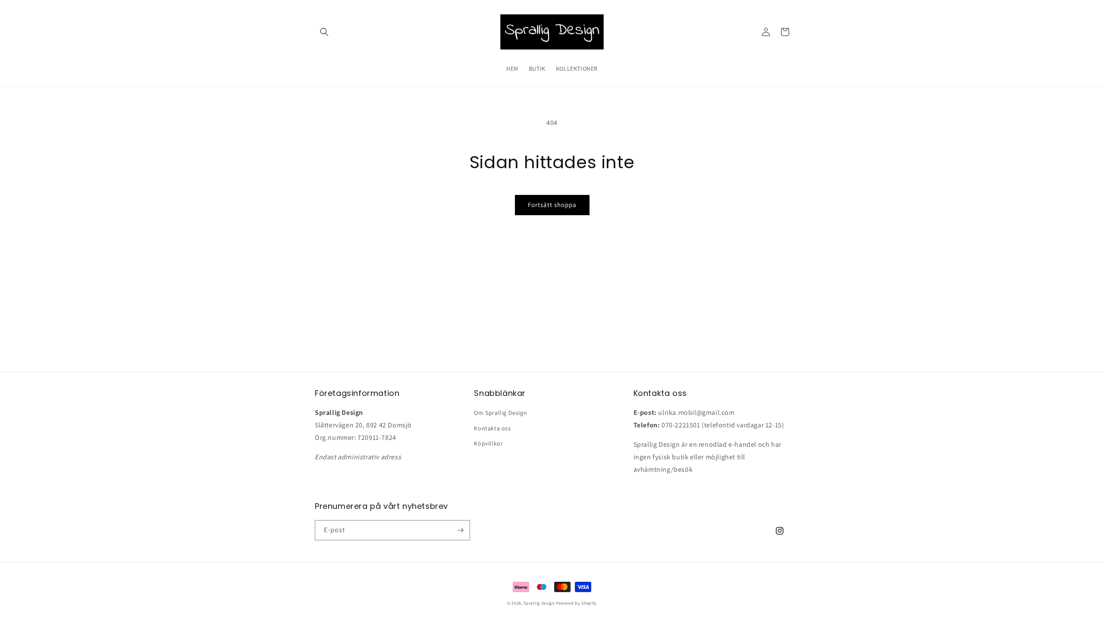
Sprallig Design (539, 603)
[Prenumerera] (460, 530)
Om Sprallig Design (500, 413)
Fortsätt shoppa (552, 205)
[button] (324, 31)
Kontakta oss (492, 428)
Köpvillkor (488, 443)
